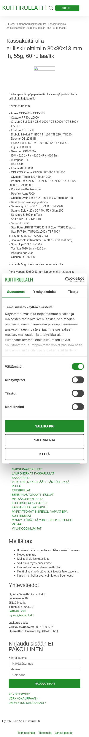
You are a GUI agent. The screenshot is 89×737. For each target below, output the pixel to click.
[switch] (78, 379)
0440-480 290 (17, 611)
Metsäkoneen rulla (27, 499)
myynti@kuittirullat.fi (21, 615)
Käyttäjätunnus (18, 657)
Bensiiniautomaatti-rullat (33, 494)
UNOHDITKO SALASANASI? (27, 702)
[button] (83, 7)
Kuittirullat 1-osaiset (29, 503)
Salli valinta (44, 440)
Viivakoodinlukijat (26, 528)
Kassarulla (21, 477)
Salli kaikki (44, 426)
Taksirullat (21, 490)
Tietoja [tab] (73, 291)
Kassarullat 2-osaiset (30, 507)
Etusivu (10, 24)
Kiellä (44, 454)
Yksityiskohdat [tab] (44, 291)
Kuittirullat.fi (24, 8)
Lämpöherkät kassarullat (31, 24)
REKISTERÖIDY (19, 694)
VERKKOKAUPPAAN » (23, 698)
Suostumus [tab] (16, 291)
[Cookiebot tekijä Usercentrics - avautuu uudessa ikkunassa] (65, 279)
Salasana (14, 669)
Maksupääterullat (27, 469)
